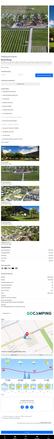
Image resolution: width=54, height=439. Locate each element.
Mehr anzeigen (5, 67)
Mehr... (2, 394)
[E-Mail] (31, 407)
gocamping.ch (48, 422)
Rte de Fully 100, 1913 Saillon (27, 402)
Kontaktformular (20, 84)
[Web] (22, 407)
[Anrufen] (27, 407)
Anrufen (27, 432)
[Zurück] (1, 1)
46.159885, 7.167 (7, 358)
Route (41, 355)
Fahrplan (15, 355)
